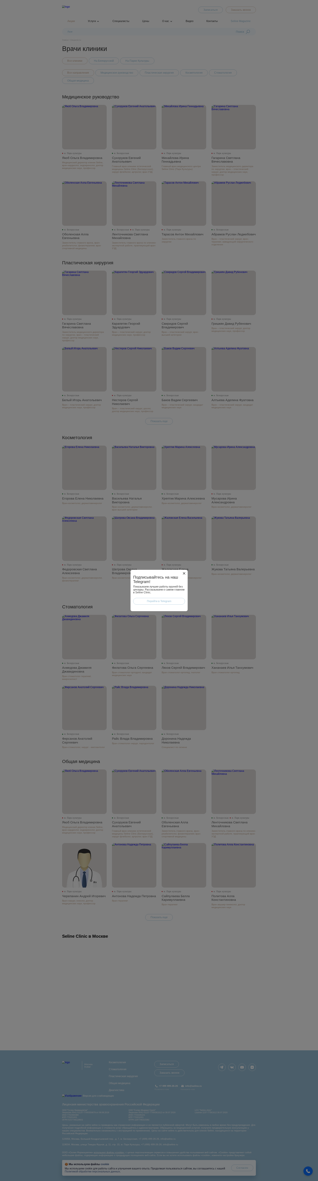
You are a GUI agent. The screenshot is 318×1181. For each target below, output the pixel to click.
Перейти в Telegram (159, 601)
